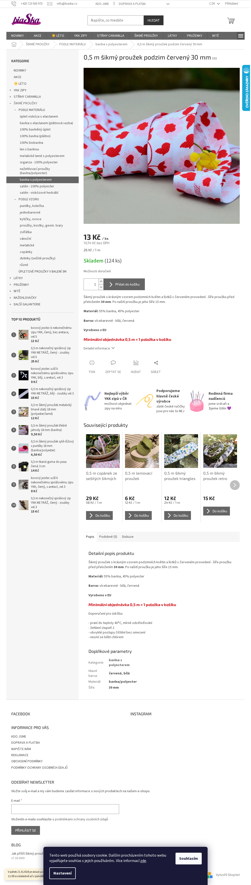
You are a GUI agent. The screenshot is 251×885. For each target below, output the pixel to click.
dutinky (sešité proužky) (37, 258)
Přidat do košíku (127, 284)
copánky (26, 252)
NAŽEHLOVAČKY (25, 297)
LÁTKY (18, 278)
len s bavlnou (29, 149)
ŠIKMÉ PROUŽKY (25, 103)
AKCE (17, 77)
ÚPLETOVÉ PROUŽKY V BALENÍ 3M (42, 271)
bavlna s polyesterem (36, 179)
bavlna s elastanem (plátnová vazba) (46, 123)
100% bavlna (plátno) (35, 136)
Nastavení (62, 873)
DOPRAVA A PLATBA (132, 4)
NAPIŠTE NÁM (21, 749)
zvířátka (26, 232)
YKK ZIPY (20, 90)
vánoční (25, 238)
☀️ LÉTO (20, 83)
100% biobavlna (31, 142)
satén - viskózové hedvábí (39, 192)
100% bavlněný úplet (35, 129)
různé (24, 265)
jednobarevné (30, 212)
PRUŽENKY (21, 284)
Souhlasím (188, 858)
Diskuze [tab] (128, 536)
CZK (212, 3)
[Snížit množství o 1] (101, 287)
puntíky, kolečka (32, 205)
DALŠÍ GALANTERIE (27, 304)
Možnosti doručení (97, 271)
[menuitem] (17, 36)
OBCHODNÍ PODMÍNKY (27, 761)
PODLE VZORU (29, 199)
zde (143, 860)
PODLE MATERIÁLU (32, 110)
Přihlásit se (25, 830)
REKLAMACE (19, 755)
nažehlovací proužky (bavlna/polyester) (35, 171)
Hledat (154, 20)
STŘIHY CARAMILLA (27, 96)
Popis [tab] (90, 536)
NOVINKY (20, 70)
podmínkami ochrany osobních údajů (81, 819)
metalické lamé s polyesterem (42, 156)
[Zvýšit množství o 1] (101, 281)
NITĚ (17, 291)
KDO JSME (102, 4)
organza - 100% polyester (39, 162)
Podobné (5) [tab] (108, 536)
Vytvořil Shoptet (228, 875)
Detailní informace (97, 348)
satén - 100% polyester (37, 186)
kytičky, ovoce (30, 219)
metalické (27, 245)
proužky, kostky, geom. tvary (41, 225)
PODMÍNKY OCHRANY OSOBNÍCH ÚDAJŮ (39, 767)
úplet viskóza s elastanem (39, 116)
